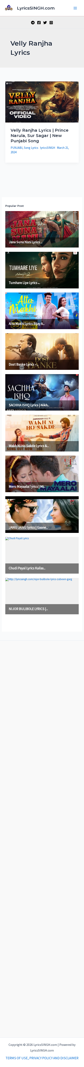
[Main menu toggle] (75, 8)
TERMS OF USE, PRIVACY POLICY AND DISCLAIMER (42, 1058)
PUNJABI (16, 148)
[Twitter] (45, 22)
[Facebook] (39, 22)
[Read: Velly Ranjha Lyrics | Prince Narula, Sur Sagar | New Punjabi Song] (42, 101)
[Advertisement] (42, 838)
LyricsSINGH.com (36, 8)
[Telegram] (33, 22)
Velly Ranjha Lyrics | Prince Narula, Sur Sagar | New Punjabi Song (40, 135)
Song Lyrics (31, 148)
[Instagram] (51, 22)
